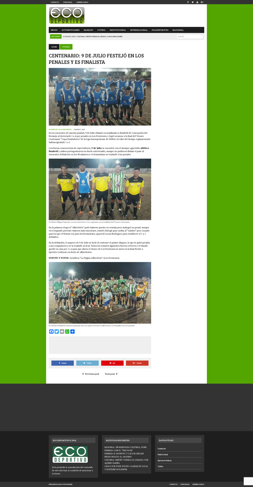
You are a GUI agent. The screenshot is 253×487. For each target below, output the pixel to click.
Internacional (139, 29)
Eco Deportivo (65, 129)
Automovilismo (71, 29)
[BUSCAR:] (190, 36)
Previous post (92, 373)
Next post (110, 373)
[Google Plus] (202, 1)
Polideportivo (160, 29)
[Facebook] (188, 1)
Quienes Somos (82, 2)
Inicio (54, 29)
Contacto (55, 2)
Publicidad (67, 2)
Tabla (160, 466)
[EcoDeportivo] (126, 15)
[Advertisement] (100, 345)
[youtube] (197, 1)
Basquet (88, 29)
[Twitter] (193, 1)
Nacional (178, 29)
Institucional (118, 29)
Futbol (101, 29)
